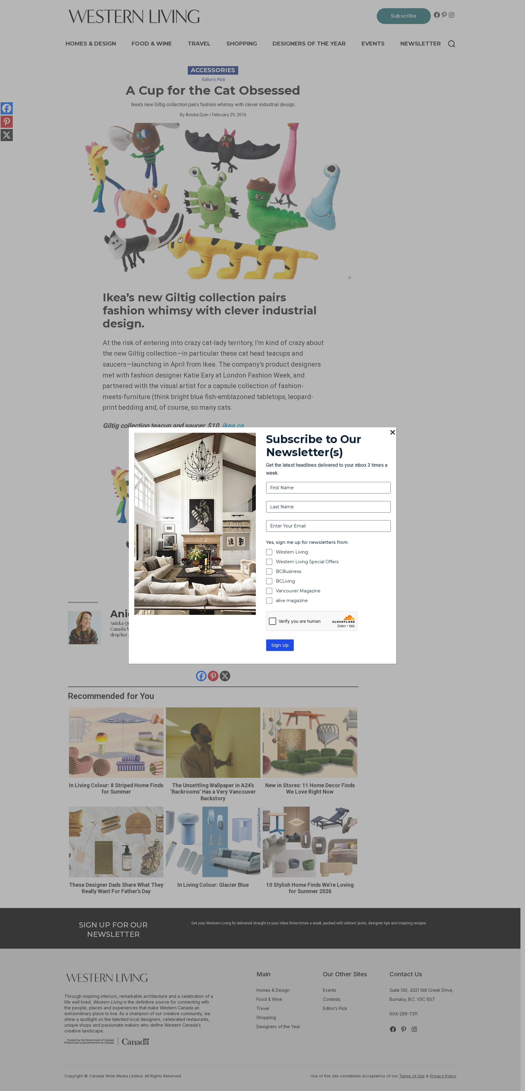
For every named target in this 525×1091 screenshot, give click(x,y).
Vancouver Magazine (298, 591)
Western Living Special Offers (307, 561)
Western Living (292, 552)
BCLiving (285, 581)
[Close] (392, 432)
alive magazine (292, 600)
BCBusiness (288, 571)
